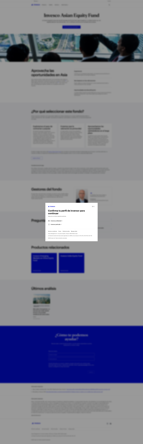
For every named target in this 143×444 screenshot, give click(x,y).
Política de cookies (66, 231)
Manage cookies (74, 231)
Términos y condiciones (52, 231)
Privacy (59, 231)
